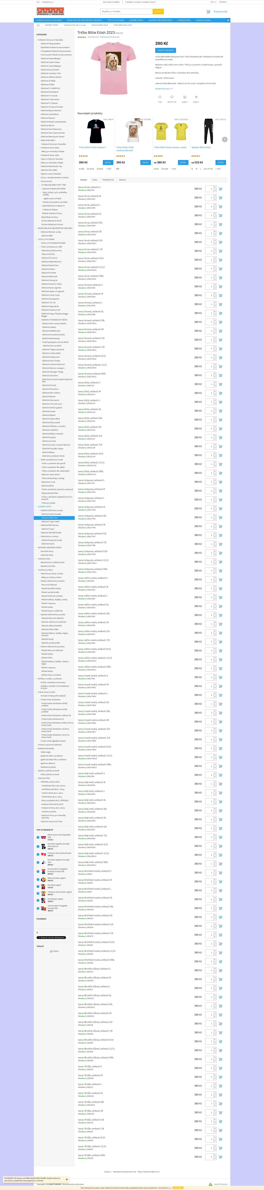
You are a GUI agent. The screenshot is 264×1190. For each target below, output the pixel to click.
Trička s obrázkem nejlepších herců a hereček (56, 498)
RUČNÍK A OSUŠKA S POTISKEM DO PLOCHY (55, 687)
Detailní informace (162, 88)
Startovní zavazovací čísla (51, 821)
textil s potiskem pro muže (52, 459)
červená (164, 169)
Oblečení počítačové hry (51, 250)
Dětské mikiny (47, 654)
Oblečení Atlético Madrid (51, 77)
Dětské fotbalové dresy (52, 213)
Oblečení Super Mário (51, 418)
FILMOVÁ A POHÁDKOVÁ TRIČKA (54, 319)
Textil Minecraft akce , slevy (52, 789)
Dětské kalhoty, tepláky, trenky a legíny (55, 662)
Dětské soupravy (48, 667)
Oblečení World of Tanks (51, 284)
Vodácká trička (44, 558)
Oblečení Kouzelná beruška (53, 334)
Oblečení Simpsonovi (51, 357)
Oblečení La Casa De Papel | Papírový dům (57, 380)
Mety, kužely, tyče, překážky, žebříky (55, 193)
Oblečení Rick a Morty (51, 392)
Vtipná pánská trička (49, 493)
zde (170, 1188)
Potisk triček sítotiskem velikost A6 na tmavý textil (57, 724)
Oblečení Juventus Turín (51, 73)
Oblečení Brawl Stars (50, 265)
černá (156, 169)
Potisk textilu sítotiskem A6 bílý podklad (54, 704)
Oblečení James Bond (50, 474)
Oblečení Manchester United (52, 136)
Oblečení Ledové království (53, 364)
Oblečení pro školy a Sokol (52, 573)
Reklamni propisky (48, 767)
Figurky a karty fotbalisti (51, 173)
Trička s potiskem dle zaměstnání (55, 471)
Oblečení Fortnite (48, 272)
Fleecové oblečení (49, 584)
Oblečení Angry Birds (50, 306)
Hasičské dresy (47, 551)
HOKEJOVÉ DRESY (48, 140)
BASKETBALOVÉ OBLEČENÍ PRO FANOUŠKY (55, 228)
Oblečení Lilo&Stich (50, 430)
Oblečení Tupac (47, 529)
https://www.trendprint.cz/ (149, 1171)
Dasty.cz (108, 1171)
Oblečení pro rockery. (50, 536)
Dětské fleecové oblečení (52, 650)
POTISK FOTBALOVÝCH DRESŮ (53, 696)
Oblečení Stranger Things (52, 372)
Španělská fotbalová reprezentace (55, 47)
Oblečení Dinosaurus (50, 400)
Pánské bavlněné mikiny (51, 588)
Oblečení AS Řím (47, 84)
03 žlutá (100, 169)
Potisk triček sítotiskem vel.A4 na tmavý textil (55, 730)
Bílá (117, 169)
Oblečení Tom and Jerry (52, 404)
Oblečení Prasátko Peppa (52, 448)
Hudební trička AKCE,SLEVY (52, 804)
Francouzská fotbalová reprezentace (56, 54)
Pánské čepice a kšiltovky (52, 611)
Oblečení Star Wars (50, 375)
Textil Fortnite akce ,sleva (52, 793)
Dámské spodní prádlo (50, 643)
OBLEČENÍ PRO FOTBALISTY (53, 206)
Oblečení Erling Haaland (50, 43)
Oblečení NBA (47, 235)
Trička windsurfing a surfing (52, 478)
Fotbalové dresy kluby (50, 147)
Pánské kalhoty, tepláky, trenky (54, 599)
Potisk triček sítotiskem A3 (52, 719)
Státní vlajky (46, 752)
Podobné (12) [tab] (108, 179)
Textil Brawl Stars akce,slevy (53, 785)
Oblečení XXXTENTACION (51, 532)
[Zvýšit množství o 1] (215, 187)
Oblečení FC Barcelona (50, 99)
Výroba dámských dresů (51, 220)
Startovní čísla (44, 778)
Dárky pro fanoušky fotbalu (52, 162)
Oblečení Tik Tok (48, 302)
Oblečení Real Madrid (49, 92)
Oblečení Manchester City (51, 166)
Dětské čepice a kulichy (51, 675)
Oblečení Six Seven (49, 258)
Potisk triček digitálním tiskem (53, 741)
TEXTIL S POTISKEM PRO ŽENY (53, 243)
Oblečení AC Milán (48, 81)
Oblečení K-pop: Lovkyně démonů (56, 445)
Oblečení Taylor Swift (50, 521)
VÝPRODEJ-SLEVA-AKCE (50, 782)
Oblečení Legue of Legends (52, 291)
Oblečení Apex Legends (51, 287)
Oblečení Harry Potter (51, 360)
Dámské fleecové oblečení (52, 618)
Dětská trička (46, 657)
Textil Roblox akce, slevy (51, 796)
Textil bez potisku (45, 570)
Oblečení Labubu (49, 327)
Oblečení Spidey (49, 437)
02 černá (90, 169)
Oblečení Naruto (49, 396)
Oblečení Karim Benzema (51, 129)
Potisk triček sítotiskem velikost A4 (56, 715)
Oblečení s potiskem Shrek (53, 456)
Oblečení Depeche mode (51, 540)
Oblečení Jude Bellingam (51, 66)
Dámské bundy (47, 639)
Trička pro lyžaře (48, 503)
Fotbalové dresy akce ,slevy (53, 808)
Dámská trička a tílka (49, 629)
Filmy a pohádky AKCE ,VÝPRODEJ (55, 800)
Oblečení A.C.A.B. (48, 482)
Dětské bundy (47, 671)
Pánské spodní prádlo (50, 592)
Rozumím (178, 1188)
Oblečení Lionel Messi (50, 114)
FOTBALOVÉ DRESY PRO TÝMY (53, 185)
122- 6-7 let (208, 169)
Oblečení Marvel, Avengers (53, 368)
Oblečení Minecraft (49, 276)
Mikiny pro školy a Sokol (51, 577)
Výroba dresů (46, 181)
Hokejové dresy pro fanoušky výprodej (53, 816)
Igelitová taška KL (48, 763)
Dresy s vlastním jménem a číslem (55, 177)
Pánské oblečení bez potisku (53, 581)
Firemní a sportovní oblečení (50, 744)
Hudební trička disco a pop (52, 510)
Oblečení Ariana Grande (51, 514)
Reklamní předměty (46, 748)
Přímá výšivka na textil (50, 774)
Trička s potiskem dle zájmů (53, 467)
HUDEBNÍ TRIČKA (44, 506)
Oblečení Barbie (48, 415)
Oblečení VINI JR (47, 125)
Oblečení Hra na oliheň (52, 345)
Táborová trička (48, 254)
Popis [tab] (94, 179)
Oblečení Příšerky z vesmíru (53, 426)
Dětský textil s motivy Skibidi (54, 323)
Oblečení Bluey (48, 452)
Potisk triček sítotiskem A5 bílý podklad (54, 710)
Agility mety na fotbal (52, 198)
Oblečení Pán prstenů (51, 422)
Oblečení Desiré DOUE (50, 69)
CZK (212, 2)
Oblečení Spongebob (50, 299)
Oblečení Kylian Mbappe (51, 58)
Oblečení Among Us (49, 280)
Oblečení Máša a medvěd (52, 433)
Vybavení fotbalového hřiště (54, 188)
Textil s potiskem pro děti (51, 246)
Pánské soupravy (48, 603)
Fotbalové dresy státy (50, 155)
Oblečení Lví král (49, 441)
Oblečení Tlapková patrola (53, 349)
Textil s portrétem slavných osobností (57, 489)
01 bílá (81, 169)
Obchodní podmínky (111, 2)
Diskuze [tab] (122, 179)
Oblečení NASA (47, 485)
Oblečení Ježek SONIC (51, 353)
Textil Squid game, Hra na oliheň (55, 342)
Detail (108, 162)
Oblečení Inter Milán (49, 170)
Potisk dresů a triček (46, 692)
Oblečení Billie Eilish (49, 518)
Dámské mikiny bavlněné (51, 625)
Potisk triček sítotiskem (51, 699)
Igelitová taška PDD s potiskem (53, 759)
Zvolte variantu (165, 50)
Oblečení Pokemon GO (50, 310)
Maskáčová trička (48, 566)
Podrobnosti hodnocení (109, 37)
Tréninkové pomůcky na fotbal (54, 202)
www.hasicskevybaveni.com (124, 1171)
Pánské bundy (47, 607)
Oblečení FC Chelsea (49, 103)
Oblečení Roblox (48, 269)
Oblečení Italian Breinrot (51, 261)
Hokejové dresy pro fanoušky (53, 144)
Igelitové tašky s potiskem (52, 756)
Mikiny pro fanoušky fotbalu (52, 151)
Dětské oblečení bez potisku (53, 646)
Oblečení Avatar (48, 411)
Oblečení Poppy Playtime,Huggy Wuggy (54, 315)
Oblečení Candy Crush (50, 295)
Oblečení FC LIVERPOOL (50, 88)
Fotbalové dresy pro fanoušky (50, 40)
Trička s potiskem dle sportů (53, 463)
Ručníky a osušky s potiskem (50, 678)
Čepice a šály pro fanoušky (52, 159)
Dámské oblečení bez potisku (53, 614)
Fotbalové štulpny (50, 209)
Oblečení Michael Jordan (51, 232)
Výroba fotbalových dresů (52, 224)
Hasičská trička (47, 555)
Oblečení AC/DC (47, 543)
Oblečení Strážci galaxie (52, 407)
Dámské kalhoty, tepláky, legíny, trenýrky (54, 634)
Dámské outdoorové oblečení (53, 622)
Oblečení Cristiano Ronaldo (52, 107)
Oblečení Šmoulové (50, 389)
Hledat (158, 11)
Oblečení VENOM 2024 (51, 331)
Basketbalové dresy (49, 217)
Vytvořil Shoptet (221, 1184)
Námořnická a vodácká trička (52, 562)
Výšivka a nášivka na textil (48, 770)
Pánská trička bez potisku (52, 596)
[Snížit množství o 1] (215, 190)
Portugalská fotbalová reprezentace (56, 51)
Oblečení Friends (49, 385)
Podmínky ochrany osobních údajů (140, 2)
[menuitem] (49, 20)
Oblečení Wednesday (51, 338)
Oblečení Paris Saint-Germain (53, 133)
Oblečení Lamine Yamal (50, 62)
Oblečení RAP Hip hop (50, 525)
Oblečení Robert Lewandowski (53, 121)
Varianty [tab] (83, 179)
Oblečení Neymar (48, 118)
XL (192, 169)
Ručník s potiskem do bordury (53, 682)
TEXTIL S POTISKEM (46, 239)
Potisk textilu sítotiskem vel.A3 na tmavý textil (55, 736)
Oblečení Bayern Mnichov (51, 110)
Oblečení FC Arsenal (49, 95)
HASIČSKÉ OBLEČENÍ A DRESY (50, 547)
